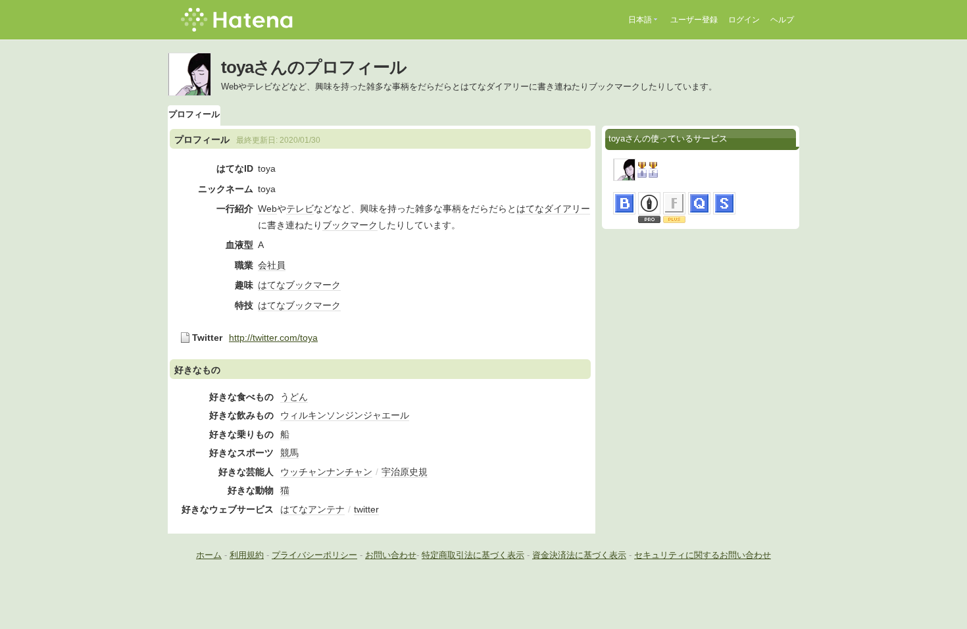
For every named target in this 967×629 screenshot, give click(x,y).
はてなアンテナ (312, 509)
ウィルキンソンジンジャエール (344, 415)
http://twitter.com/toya (273, 337)
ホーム (209, 555)
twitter (366, 509)
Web (267, 208)
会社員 (271, 265)
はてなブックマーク (299, 285)
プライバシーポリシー (314, 555)
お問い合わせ (390, 555)
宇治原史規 (405, 471)
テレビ (300, 208)
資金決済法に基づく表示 (579, 555)
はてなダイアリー (553, 208)
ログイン (744, 19)
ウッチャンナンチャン (326, 471)
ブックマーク (350, 225)
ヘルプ (782, 19)
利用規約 (247, 555)
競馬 (289, 452)
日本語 (640, 19)
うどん (294, 396)
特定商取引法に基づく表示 (473, 555)
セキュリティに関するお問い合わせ (702, 555)
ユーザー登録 (694, 19)
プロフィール (194, 114)
